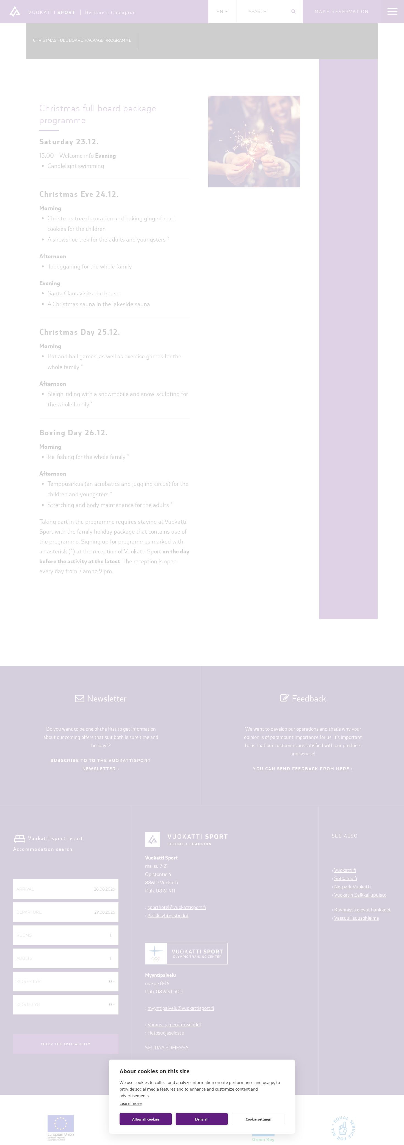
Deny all (202, 1119)
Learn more (131, 1103)
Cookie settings (258, 1119)
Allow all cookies (145, 1119)
